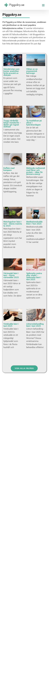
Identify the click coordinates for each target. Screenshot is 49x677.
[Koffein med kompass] (12, 159)
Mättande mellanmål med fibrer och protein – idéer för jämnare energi (35, 171)
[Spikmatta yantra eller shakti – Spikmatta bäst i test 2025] (35, 264)
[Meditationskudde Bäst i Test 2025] (35, 213)
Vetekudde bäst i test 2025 (11, 325)
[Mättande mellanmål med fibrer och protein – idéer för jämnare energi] (35, 159)
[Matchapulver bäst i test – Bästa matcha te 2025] (12, 213)
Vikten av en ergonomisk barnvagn (32, 71)
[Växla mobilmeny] (43, 5)
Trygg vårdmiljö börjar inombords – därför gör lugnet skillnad (12, 123)
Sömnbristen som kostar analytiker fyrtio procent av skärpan (11, 72)
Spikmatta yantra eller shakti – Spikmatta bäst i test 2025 (34, 276)
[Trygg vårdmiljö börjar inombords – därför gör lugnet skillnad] (12, 112)
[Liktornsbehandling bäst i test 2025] (35, 315)
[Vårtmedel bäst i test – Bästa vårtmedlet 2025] (12, 264)
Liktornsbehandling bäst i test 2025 (35, 325)
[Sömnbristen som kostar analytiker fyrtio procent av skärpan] (12, 60)
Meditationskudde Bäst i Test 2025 (34, 223)
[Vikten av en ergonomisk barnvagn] (35, 60)
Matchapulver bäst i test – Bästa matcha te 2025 (12, 224)
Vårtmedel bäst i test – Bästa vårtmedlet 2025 (11, 275)
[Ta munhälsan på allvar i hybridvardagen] (35, 112)
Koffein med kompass (8, 169)
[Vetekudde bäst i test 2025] (12, 315)
